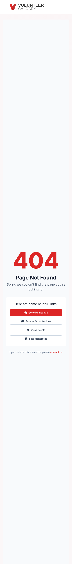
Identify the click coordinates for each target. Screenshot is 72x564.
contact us (56, 352)
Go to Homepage (38, 312)
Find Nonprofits (38, 338)
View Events (38, 329)
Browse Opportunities (38, 321)
